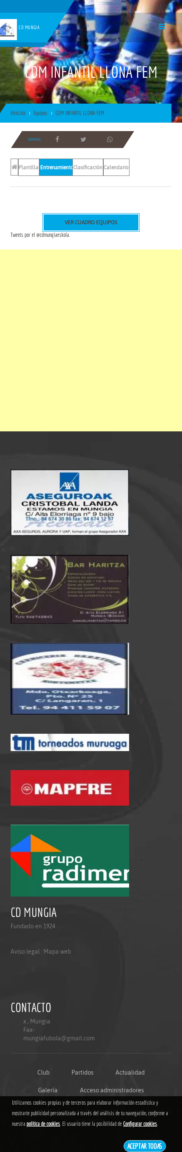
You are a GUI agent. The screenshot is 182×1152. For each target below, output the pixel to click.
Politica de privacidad (30, 985)
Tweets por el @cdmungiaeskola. (40, 234)
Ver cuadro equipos (91, 222)
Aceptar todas (145, 1146)
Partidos (83, 1072)
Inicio (18, 113)
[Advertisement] (91, 340)
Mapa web (57, 951)
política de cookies (43, 1123)
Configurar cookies (140, 1123)
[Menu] (161, 26)
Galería (48, 1090)
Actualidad (130, 1072)
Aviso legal (25, 951)
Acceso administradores (112, 1090)
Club (43, 1072)
